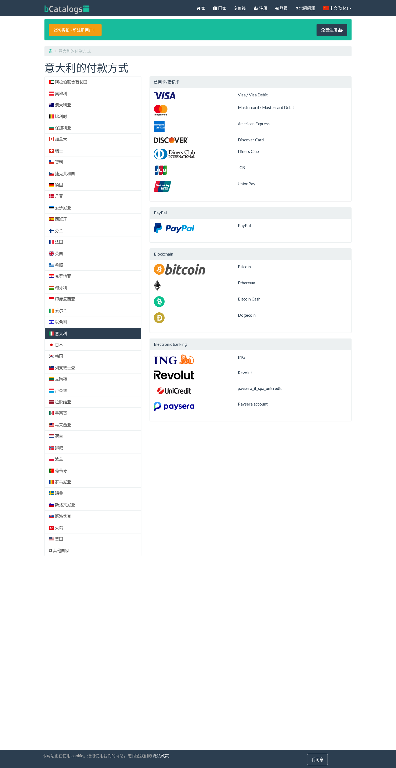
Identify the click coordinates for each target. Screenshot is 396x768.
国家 (221, 8)
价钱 (241, 8)
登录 (283, 8)
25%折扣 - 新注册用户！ (75, 29)
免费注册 (329, 29)
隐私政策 (161, 755)
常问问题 (306, 8)
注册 (262, 8)
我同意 (317, 759)
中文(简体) (339, 8)
